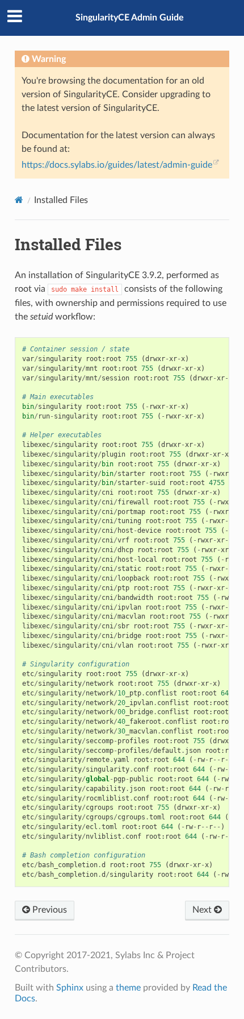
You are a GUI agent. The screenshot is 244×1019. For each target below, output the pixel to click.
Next (203, 909)
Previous (48, 909)
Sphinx (69, 987)
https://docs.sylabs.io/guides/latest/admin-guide (117, 164)
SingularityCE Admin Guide (129, 17)
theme (128, 987)
